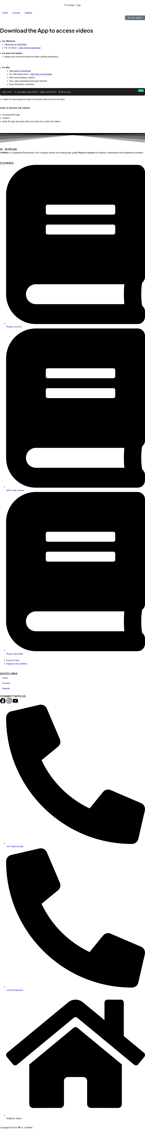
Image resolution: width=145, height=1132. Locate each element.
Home (5, 13)
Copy (141, 90)
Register (28, 13)
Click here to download (15, 44)
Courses (16, 13)
